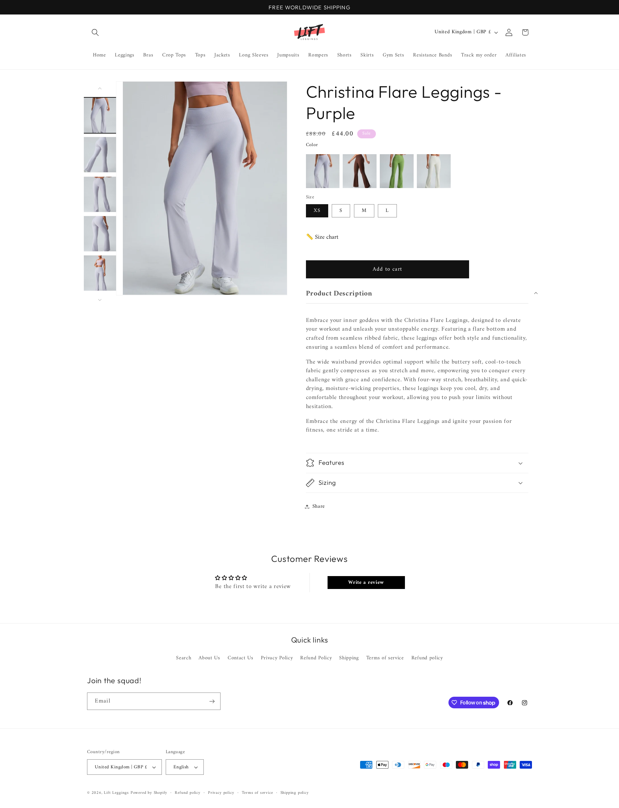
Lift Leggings (116, 792)
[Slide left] (100, 88)
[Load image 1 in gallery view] (100, 115)
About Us (209, 658)
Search (183, 658)
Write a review (366, 582)
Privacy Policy (277, 658)
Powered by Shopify (149, 792)
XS (317, 210)
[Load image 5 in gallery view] (100, 273)
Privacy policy (221, 793)
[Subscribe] (212, 701)
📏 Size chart (322, 237)
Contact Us (240, 658)
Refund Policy (316, 658)
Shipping (349, 658)
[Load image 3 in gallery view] (100, 194)
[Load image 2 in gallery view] (100, 155)
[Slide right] (100, 300)
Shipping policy (294, 793)
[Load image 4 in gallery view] (100, 234)
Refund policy (427, 658)
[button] (95, 32)
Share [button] (318, 506)
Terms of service (385, 658)
